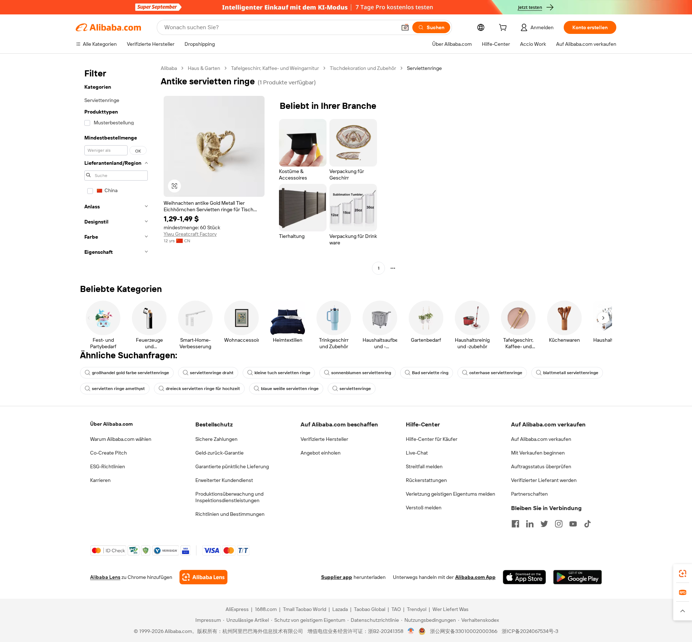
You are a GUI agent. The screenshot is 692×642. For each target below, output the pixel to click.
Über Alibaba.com (111, 424)
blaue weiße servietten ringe (290, 388)
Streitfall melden (424, 466)
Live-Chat (417, 453)
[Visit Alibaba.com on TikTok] (587, 523)
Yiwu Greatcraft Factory (190, 234)
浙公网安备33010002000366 (463, 631)
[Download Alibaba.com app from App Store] (524, 577)
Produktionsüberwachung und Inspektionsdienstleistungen (229, 497)
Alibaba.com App (475, 577)
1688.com (266, 609)
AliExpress (237, 609)
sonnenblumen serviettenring (361, 372)
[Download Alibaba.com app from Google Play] (577, 577)
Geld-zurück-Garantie (219, 453)
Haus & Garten (204, 68)
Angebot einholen (321, 453)
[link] (682, 573)
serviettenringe (355, 388)
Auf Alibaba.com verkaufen (541, 439)
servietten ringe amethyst (118, 388)
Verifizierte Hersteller (324, 439)
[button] (405, 27)
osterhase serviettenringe (495, 372)
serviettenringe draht (212, 372)
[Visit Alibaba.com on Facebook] (515, 523)
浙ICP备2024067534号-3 (530, 631)
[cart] (504, 28)
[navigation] (116, 169)
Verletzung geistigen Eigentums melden (450, 494)
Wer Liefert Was (450, 609)
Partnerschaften (529, 494)
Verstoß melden (424, 507)
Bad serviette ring (430, 372)
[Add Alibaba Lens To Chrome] (203, 577)
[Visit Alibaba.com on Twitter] (544, 523)
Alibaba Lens (105, 577)
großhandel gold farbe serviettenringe (130, 372)
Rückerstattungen (426, 480)
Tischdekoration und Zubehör (363, 68)
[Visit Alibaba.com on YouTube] (573, 523)
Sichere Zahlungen (216, 439)
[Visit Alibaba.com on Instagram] (558, 523)
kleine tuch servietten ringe (282, 372)
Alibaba (169, 68)
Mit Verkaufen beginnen (538, 453)
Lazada (340, 609)
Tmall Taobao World (304, 609)
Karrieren (100, 480)
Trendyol (416, 609)
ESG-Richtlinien (107, 466)
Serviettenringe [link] (424, 68)
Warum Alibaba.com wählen (120, 439)
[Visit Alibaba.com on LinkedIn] (529, 523)
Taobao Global (369, 609)
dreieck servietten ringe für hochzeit (203, 388)
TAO (396, 609)
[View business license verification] (411, 631)
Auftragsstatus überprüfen (541, 466)
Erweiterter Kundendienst (224, 480)
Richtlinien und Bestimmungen (230, 514)
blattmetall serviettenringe (570, 372)
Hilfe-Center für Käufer (431, 439)
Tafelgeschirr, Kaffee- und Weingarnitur (275, 68)
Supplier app (336, 577)
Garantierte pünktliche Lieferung (232, 466)
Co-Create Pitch (108, 453)
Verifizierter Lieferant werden (544, 480)
